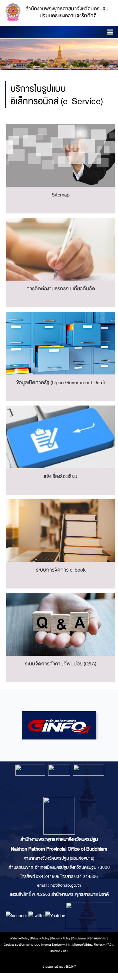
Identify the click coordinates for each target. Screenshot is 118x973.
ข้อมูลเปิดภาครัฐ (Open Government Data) (60, 382)
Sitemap (61, 194)
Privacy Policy (40, 938)
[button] (110, 33)
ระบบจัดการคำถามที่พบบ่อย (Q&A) (60, 663)
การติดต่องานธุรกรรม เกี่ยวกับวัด (60, 288)
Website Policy (19, 938)
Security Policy (60, 938)
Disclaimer (79, 938)
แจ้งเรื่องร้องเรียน (60, 476)
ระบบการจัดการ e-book (61, 569)
